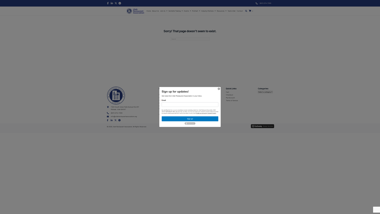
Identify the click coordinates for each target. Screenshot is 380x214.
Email (164, 100)
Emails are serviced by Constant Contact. (206, 113)
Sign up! (190, 119)
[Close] (219, 89)
